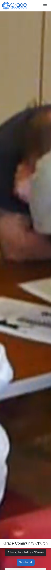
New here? (25, 562)
